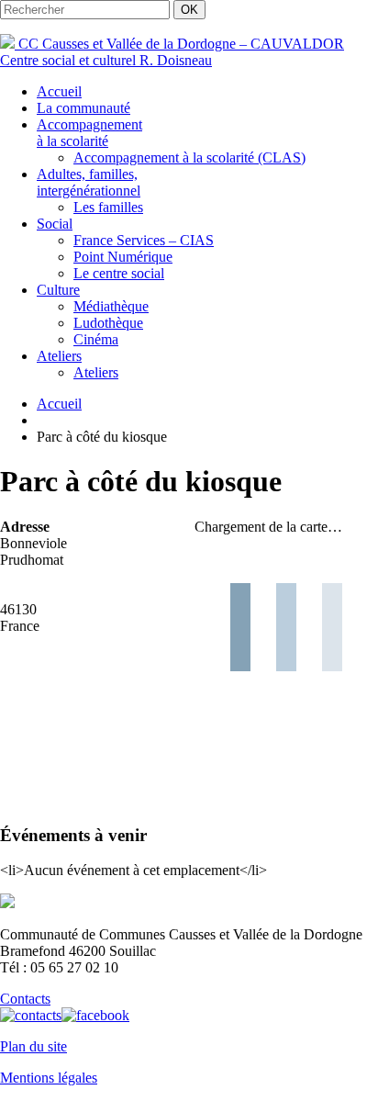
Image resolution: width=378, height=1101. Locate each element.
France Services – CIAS (143, 240)
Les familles (108, 207)
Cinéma (95, 339)
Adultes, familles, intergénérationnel (88, 182)
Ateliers (59, 356)
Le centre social (118, 273)
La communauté (83, 108)
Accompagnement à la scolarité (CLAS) (189, 157)
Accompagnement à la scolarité (89, 133)
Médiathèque (111, 306)
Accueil (59, 91)
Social (54, 223)
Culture (58, 290)
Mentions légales (48, 1077)
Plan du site (33, 1046)
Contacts (25, 998)
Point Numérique (122, 256)
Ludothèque (108, 323)
